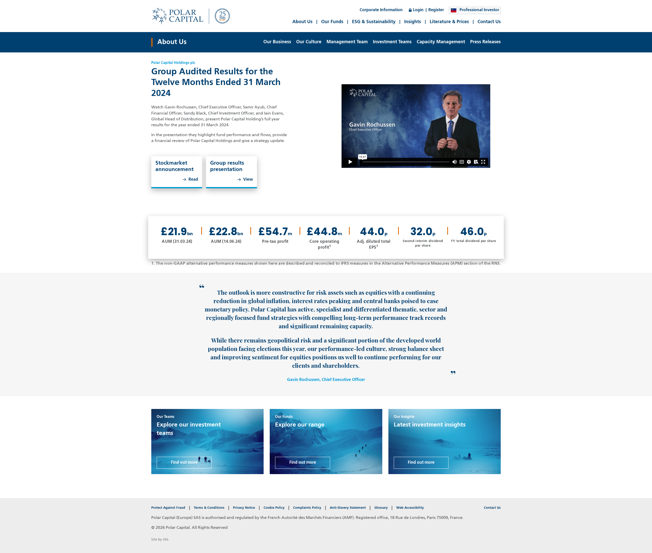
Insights (412, 22)
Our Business (277, 42)
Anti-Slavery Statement (348, 507)
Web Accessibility (410, 507)
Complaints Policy (307, 507)
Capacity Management (441, 42)
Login (418, 10)
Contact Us (489, 22)
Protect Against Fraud (168, 507)
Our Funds (332, 22)
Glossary (381, 507)
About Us (302, 22)
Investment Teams (392, 42)
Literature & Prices (449, 22)
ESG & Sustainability (374, 22)
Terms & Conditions (209, 507)
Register (436, 10)
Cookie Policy (274, 507)
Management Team (347, 42)
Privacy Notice (244, 507)
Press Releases (485, 42)
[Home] (193, 16)
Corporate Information (381, 10)
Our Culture (308, 42)
